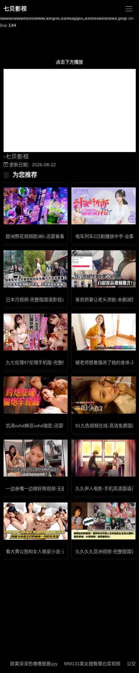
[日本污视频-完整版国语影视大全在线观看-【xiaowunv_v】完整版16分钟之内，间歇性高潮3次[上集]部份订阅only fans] (35, 268)
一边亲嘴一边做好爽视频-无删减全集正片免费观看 (56, 488)
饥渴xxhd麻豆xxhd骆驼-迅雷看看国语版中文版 (52, 425)
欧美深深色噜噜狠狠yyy (26, 663)
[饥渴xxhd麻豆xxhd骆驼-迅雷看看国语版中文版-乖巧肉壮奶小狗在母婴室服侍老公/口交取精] (35, 394)
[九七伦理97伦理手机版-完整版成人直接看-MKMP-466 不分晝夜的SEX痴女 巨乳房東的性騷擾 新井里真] (35, 331)
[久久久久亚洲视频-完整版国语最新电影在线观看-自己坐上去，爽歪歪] (104, 520)
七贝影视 (15, 9)
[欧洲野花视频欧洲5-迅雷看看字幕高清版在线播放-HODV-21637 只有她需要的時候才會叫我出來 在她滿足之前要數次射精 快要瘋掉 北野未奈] (35, 205)
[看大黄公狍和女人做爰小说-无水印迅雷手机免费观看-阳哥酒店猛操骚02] (35, 520)
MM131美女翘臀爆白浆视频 (85, 663)
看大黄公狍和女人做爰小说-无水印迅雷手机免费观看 (59, 551)
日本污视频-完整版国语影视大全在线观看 (47, 299)
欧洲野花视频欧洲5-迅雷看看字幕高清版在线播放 (55, 236)
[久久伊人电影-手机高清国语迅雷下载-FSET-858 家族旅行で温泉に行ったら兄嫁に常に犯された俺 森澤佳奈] (104, 458)
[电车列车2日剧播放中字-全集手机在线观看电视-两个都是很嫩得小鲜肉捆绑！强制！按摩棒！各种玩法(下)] (104, 205)
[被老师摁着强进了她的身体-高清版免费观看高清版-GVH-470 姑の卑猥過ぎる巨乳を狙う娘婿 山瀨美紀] (104, 331)
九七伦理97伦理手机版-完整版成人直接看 (48, 362)
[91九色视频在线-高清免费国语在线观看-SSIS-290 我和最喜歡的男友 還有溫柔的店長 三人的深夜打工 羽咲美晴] (104, 394)
